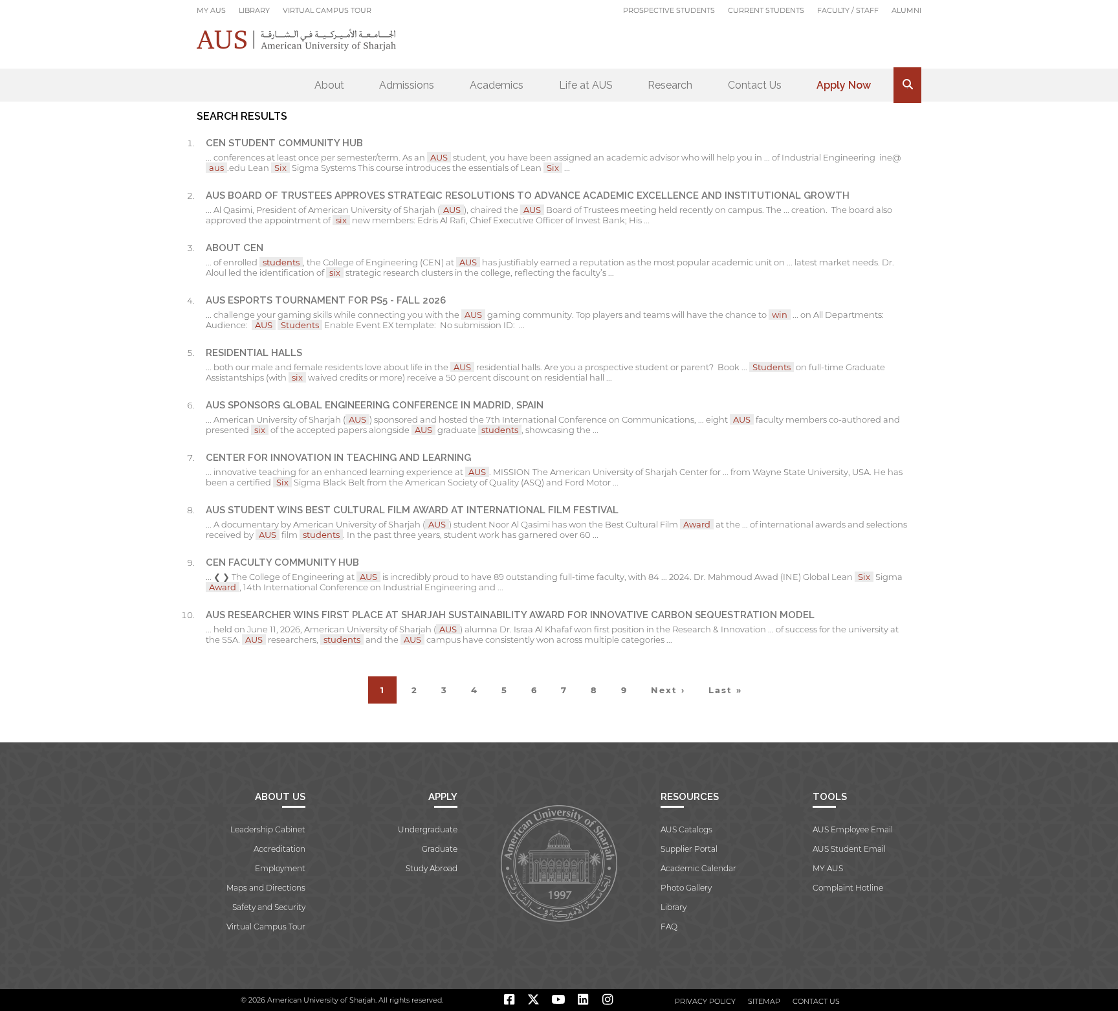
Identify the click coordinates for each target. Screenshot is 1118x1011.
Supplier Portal (689, 849)
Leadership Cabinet (267, 829)
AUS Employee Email (853, 829)
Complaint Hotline (848, 888)
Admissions (406, 85)
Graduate (439, 849)
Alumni (906, 10)
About (329, 85)
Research (670, 85)
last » (725, 690)
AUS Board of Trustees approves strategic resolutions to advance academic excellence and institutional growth (527, 195)
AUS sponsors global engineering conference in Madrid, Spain (374, 405)
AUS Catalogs (686, 829)
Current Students (766, 10)
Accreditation (279, 849)
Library (254, 10)
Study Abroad (431, 868)
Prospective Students (669, 10)
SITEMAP (764, 1001)
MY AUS (211, 10)
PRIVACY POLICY (705, 1001)
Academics (496, 85)
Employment (280, 868)
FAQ (669, 926)
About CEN (234, 248)
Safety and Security (268, 907)
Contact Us (755, 85)
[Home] (297, 40)
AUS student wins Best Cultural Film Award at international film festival (412, 510)
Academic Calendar (698, 868)
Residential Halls (254, 353)
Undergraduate (427, 829)
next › (668, 690)
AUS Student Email (849, 849)
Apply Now (844, 85)
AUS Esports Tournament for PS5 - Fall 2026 (326, 300)
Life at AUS (586, 85)
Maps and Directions (265, 888)
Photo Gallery (686, 888)
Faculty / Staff (848, 10)
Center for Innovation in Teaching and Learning (338, 457)
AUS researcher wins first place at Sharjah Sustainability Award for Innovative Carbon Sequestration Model (510, 615)
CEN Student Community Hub (284, 143)
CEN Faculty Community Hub (282, 562)
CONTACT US (816, 1001)
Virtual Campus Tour (327, 10)
